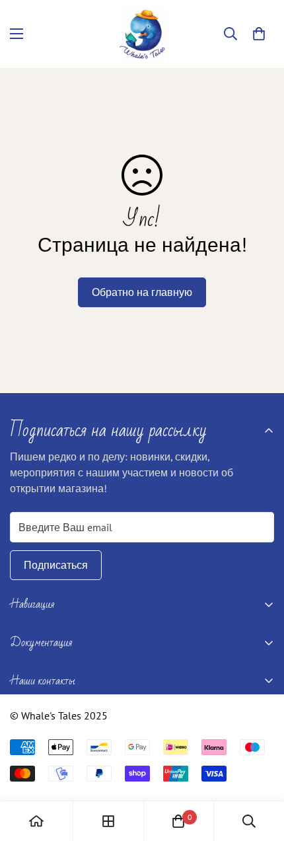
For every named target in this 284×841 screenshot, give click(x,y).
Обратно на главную (142, 292)
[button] (259, 33)
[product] (36, 821)
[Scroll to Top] (260, 771)
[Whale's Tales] (142, 34)
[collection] (108, 821)
